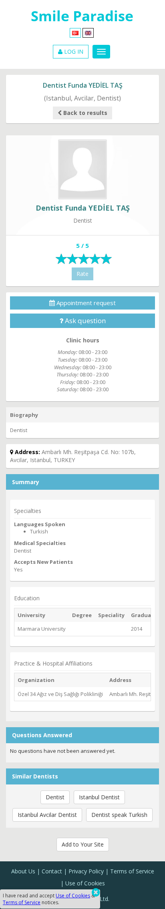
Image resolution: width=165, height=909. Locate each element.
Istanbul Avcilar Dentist (47, 815)
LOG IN (72, 51)
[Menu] (101, 51)
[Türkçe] (75, 32)
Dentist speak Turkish (119, 815)
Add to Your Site (83, 844)
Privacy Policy (86, 871)
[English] (88, 32)
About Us (23, 871)
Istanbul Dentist (99, 797)
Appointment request (85, 303)
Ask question (84, 320)
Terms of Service (132, 871)
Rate (82, 274)
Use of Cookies (85, 883)
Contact (52, 871)
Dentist (55, 797)
